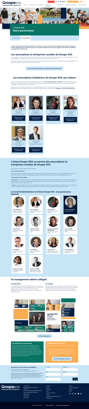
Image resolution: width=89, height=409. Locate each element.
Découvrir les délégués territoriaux (62, 358)
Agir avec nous (27, 394)
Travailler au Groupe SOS (70, 4)
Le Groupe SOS (32, 4)
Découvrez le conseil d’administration (18, 118)
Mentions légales (50, 405)
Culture (47, 394)
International (49, 398)
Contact (84, 4)
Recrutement (60, 4)
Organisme (65, 367)
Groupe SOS (36, 405)
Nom (47, 372)
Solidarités (48, 389)
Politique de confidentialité (62, 405)
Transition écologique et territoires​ (53, 396)
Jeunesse (48, 386)
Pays (47, 376)
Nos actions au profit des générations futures (33, 390)
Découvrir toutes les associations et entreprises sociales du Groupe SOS (44, 68)
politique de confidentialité (16, 378)
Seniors (47, 387)
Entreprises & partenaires (48, 5)
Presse (79, 4)
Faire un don (51, 1)
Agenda (70, 389)
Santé (47, 391)
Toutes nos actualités (73, 387)
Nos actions (40, 4)
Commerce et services (50, 392)
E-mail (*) (48, 367)
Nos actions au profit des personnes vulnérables (31, 388)
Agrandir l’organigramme (44, 336)
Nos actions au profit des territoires (31, 392)
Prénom (64, 372)
